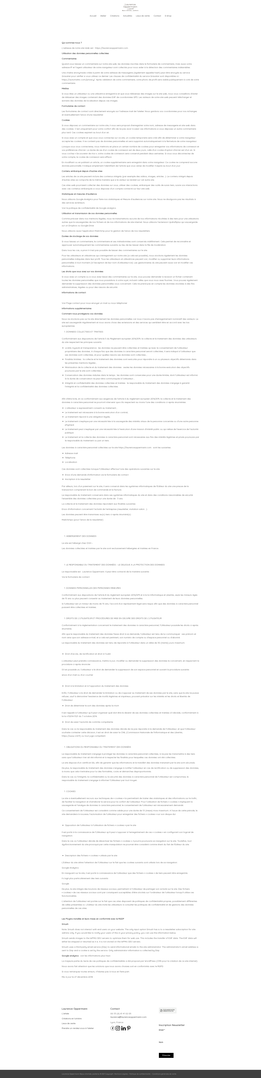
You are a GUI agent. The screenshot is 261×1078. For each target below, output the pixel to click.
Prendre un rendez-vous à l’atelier (78, 1028)
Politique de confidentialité (139, 1074)
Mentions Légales (121, 1074)
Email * (162, 1030)
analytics (111, 208)
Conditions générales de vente (164, 1074)
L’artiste (65, 1013)
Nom (161, 1042)
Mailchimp (100, 230)
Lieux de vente (69, 1023)
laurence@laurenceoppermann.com (128, 1017)
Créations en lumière (72, 1018)
